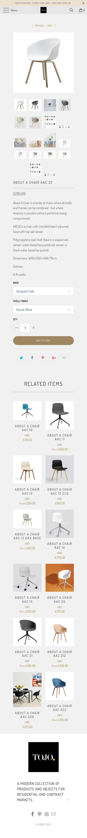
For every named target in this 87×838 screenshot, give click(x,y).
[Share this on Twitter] (21, 357)
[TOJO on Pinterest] (40, 814)
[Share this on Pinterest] (42, 357)
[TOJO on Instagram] (47, 814)
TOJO (48, 824)
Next (50, 25)
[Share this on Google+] (53, 357)
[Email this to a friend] (64, 357)
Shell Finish (20, 301)
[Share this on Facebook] (32, 357)
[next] (70, 62)
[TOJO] (43, 10)
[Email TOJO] (54, 814)
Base (16, 282)
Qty (15, 319)
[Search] (72, 10)
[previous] (17, 62)
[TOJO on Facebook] (33, 814)
